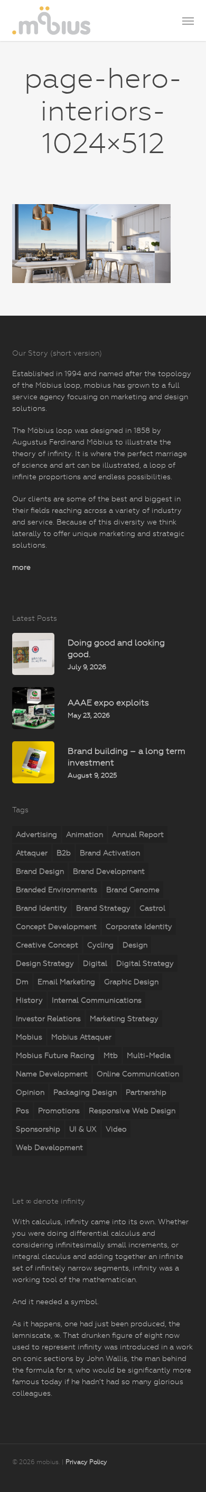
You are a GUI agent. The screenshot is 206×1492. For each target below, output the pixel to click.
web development (49, 1147)
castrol (152, 908)
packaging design (85, 1092)
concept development (56, 926)
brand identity (41, 908)
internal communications (97, 1000)
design (135, 945)
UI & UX (83, 1129)
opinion (30, 1092)
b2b (64, 853)
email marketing (66, 981)
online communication (138, 1074)
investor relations (48, 1018)
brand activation (110, 853)
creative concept (47, 945)
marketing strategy (124, 1018)
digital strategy (145, 963)
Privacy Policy (86, 1462)
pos (22, 1110)
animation (84, 834)
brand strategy (103, 908)
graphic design (131, 981)
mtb (111, 1055)
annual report (138, 834)
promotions (59, 1110)
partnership (146, 1092)
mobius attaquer (81, 1037)
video (116, 1129)
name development (52, 1074)
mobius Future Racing (55, 1055)
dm (22, 981)
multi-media (149, 1055)
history (29, 1000)
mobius (29, 1037)
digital (95, 963)
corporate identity (139, 926)
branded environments (56, 889)
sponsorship (38, 1129)
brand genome (133, 889)
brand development (109, 871)
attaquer (32, 853)
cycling (100, 945)
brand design (40, 871)
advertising (36, 834)
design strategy (45, 963)
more (21, 567)
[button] (188, 20)
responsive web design (132, 1110)
